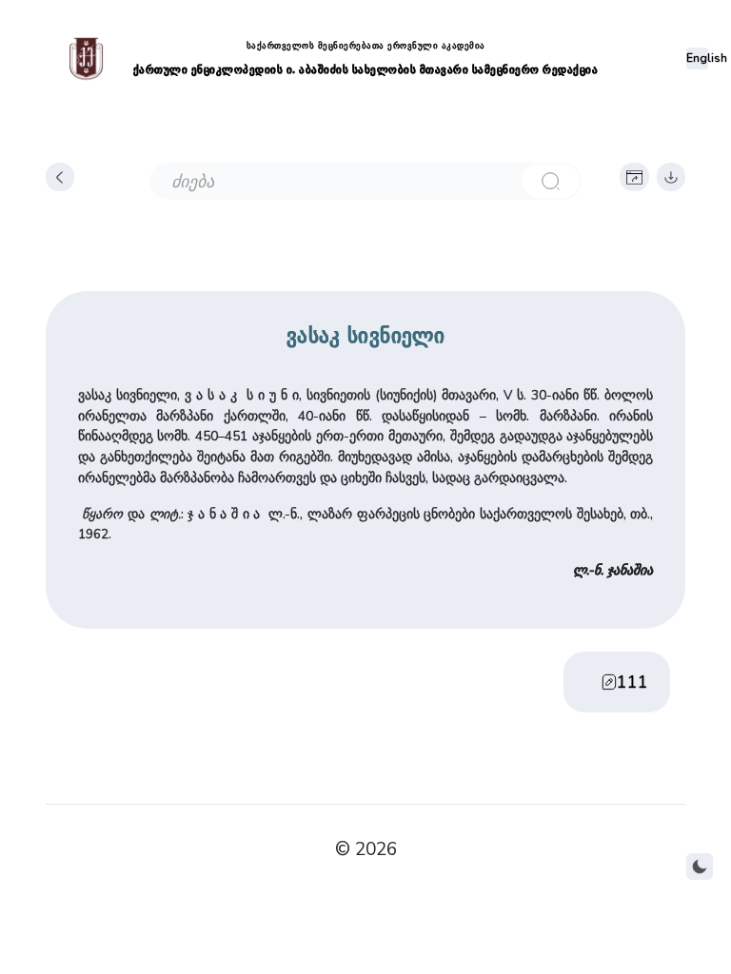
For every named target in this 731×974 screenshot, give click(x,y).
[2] (550, 181)
